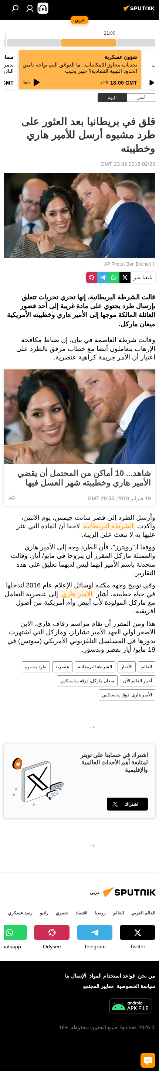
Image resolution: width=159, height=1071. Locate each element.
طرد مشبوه (36, 666)
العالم (146, 666)
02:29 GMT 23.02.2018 (128, 164)
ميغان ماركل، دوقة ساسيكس (87, 680)
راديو (44, 912)
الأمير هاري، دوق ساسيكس (127, 694)
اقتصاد (81, 912)
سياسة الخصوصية (136, 986)
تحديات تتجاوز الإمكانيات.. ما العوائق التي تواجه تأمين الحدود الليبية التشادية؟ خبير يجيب (80, 68)
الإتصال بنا (76, 976)
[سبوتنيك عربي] (140, 11)
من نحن (146, 976)
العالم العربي (143, 912)
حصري (62, 912)
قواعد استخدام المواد (112, 976)
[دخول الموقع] (30, 8)
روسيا (100, 912)
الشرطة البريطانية (108, 526)
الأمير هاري (77, 594)
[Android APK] (130, 1007)
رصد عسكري (20, 912)
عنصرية (62, 666)
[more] (12, 497)
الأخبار (126, 666)
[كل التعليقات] (148, 1060)
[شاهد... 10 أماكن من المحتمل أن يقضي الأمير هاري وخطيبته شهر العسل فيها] (79, 416)
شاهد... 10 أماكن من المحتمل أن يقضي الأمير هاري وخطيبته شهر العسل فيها (84, 477)
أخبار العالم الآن (137, 680)
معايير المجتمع (98, 986)
